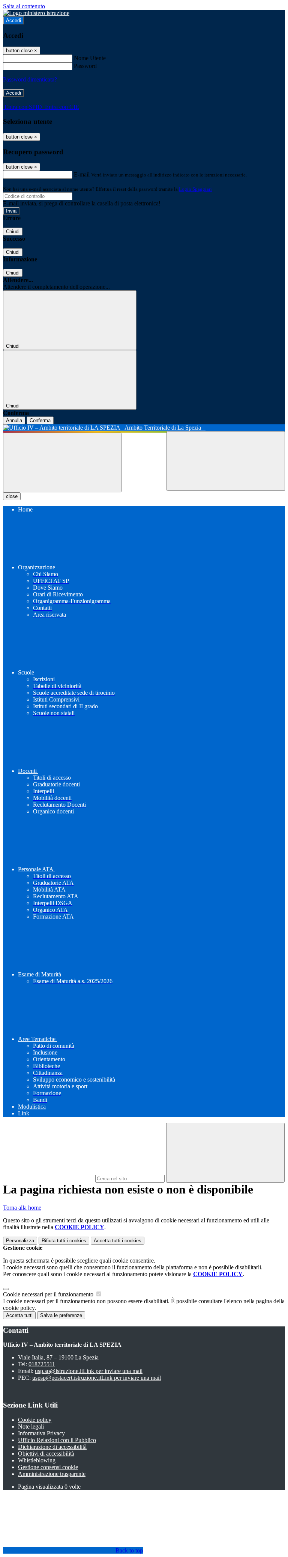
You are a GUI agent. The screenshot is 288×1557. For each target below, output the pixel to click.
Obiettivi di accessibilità (46, 1453)
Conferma (40, 420)
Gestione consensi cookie (48, 1467)
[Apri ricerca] (225, 461)
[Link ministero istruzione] (36, 13)
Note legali (31, 1426)
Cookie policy (34, 1420)
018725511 (41, 1364)
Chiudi (13, 231)
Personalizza (20, 1240)
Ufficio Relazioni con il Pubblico (57, 1440)
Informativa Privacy (41, 1433)
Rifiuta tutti (64, 1240)
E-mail (82, 174)
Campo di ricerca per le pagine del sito (48, 1178)
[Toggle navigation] (62, 462)
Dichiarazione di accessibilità (52, 1447)
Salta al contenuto (24, 6)
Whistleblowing (37, 1460)
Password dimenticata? (30, 79)
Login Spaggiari (195, 189)
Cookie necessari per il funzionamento (49, 1294)
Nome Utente (90, 58)
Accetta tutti (117, 1240)
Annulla (14, 420)
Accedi (13, 20)
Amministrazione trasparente (52, 1474)
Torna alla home (22, 1207)
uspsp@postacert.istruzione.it (96, 1377)
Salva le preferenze (61, 1315)
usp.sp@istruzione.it (88, 1371)
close (12, 496)
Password (85, 66)
